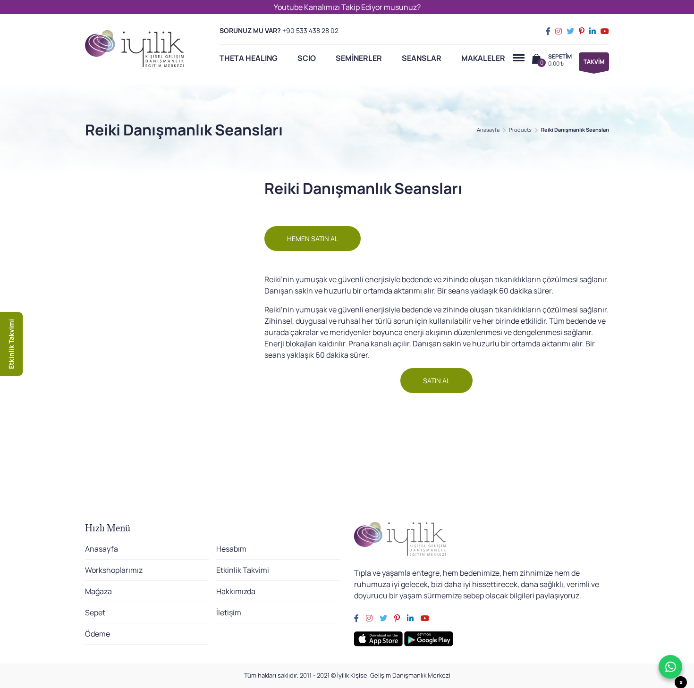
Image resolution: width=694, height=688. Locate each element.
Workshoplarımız (114, 570)
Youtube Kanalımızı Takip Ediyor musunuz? (347, 7)
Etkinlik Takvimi (242, 570)
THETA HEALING (249, 58)
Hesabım (231, 549)
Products (520, 129)
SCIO (306, 58)
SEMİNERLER (359, 58)
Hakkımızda (235, 591)
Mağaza (98, 591)
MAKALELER (483, 58)
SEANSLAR (421, 58)
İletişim (228, 612)
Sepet (95, 612)
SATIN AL (436, 380)
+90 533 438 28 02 (310, 30)
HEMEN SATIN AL (312, 238)
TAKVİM (594, 62)
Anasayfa (488, 129)
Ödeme (97, 634)
